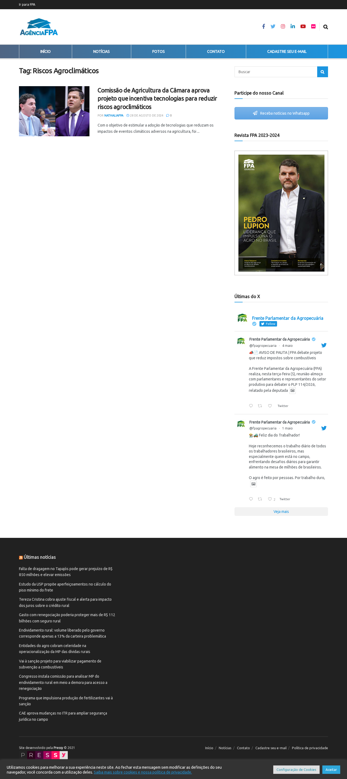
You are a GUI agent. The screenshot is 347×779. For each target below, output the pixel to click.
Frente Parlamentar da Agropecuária (279, 339)
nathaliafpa (113, 115)
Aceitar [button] (331, 769)
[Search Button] (322, 71)
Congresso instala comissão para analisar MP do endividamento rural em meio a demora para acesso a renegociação (63, 682)
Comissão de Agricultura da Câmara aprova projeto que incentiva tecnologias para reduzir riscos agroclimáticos (157, 98)
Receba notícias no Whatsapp (284, 113)
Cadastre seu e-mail (287, 51)
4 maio (287, 345)
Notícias (101, 51)
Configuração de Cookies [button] (296, 769)
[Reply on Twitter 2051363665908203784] (252, 406)
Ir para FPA (27, 4)
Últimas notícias (40, 557)
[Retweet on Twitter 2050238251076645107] (261, 499)
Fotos (158, 51)
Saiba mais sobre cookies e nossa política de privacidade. (143, 772)
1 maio (287, 428)
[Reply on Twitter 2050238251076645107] (252, 499)
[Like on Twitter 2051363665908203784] (271, 406)
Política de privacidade (310, 748)
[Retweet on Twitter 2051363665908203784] (261, 406)
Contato (216, 51)
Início (45, 51)
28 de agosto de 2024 (146, 115)
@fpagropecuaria (263, 345)
